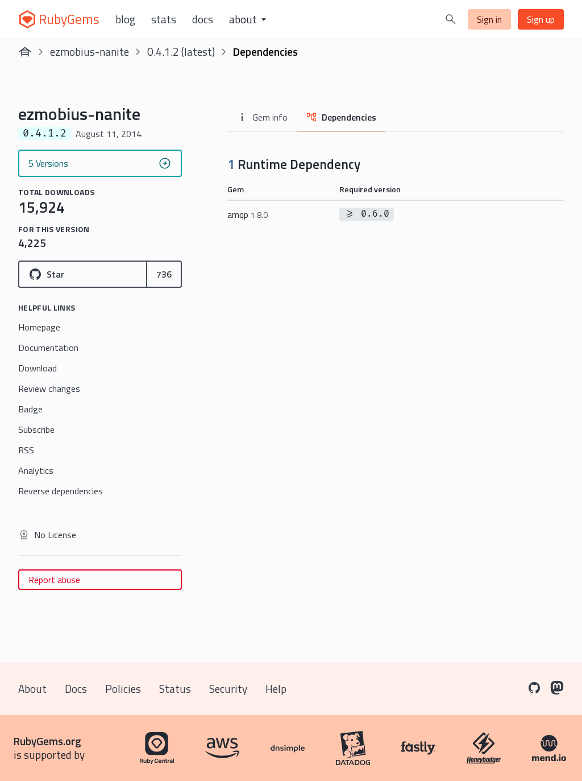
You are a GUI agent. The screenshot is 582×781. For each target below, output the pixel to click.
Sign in (489, 19)
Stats (163, 19)
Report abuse (54, 579)
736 (164, 274)
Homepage (39, 327)
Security (228, 688)
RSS (26, 450)
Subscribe (36, 429)
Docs (202, 19)
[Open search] (450, 19)
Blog (125, 19)
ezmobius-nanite (89, 51)
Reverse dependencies (60, 491)
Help (275, 688)
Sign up (541, 19)
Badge (30, 409)
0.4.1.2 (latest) (181, 51)
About (32, 688)
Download (37, 368)
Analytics (35, 470)
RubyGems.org (47, 741)
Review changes (49, 388)
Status (175, 688)
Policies (123, 688)
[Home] (25, 52)
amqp (247, 214)
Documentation (48, 347)
